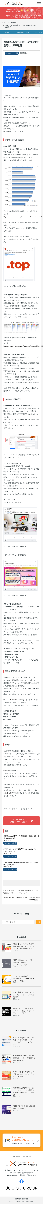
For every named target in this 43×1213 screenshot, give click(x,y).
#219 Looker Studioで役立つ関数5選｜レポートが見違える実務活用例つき (24, 1058)
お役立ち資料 (8, 793)
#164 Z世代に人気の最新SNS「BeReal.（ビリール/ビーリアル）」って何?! (23, 1010)
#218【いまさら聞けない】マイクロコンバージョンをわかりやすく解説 (24, 1074)
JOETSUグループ (14, 700)
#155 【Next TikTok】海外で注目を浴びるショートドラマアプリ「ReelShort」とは (23, 946)
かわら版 (12, 22)
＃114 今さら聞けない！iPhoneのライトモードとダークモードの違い (23, 978)
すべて (7, 32)
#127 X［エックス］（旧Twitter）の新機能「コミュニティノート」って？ (23, 962)
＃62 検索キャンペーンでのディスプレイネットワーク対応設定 (23, 994)
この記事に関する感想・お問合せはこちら (19, 821)
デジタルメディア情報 (22, 32)
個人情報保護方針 (21, 1199)
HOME (4, 22)
